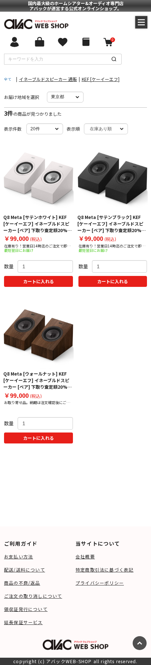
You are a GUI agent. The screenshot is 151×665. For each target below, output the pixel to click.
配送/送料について (24, 569)
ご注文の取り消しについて (33, 596)
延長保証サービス (23, 622)
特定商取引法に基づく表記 (104, 569)
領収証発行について (26, 609)
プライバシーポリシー (100, 583)
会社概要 (85, 556)
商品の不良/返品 (22, 583)
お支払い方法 (18, 556)
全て (7, 79)
